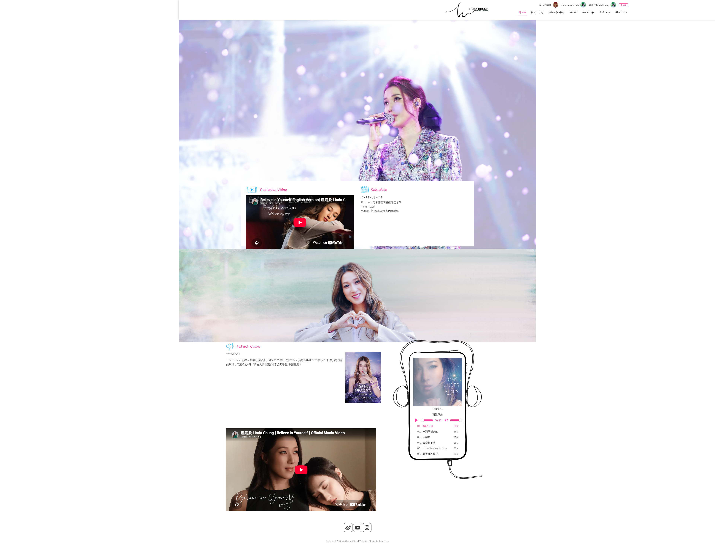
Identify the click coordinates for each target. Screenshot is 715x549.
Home (522, 12)
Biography (537, 12)
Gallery (605, 12)
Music (573, 12)
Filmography (557, 12)
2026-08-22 (372, 197)
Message (588, 12)
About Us (621, 12)
